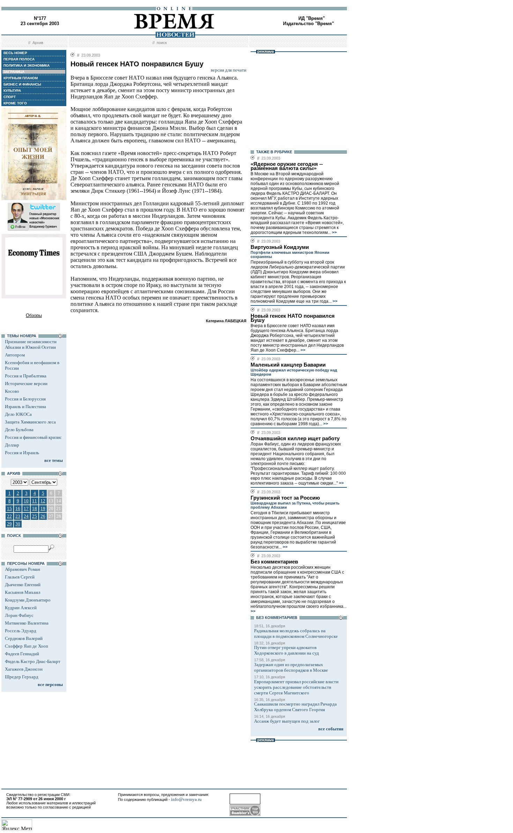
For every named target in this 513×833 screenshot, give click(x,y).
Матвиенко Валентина (27, 623)
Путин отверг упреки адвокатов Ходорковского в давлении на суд (286, 650)
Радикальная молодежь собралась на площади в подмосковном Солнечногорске (296, 633)
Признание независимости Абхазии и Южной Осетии (31, 344)
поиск (162, 42)
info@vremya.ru (186, 799)
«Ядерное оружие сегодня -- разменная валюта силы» (287, 166)
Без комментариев (274, 562)
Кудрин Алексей (21, 607)
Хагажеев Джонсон (24, 669)
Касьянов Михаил (22, 592)
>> (334, 232)
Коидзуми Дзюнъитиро (28, 600)
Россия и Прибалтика (25, 375)
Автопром (15, 354)
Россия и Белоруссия (25, 398)
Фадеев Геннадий (22, 653)
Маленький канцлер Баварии (288, 365)
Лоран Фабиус (19, 615)
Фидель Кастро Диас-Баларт (32, 661)
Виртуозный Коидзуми (280, 247)
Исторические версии (26, 383)
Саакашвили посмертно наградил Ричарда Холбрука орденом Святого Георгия (295, 706)
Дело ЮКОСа (18, 414)
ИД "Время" (311, 18)
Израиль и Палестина (25, 406)
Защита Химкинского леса (30, 422)
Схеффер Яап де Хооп (26, 646)
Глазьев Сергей (20, 577)
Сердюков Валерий (24, 638)
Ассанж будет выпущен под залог (287, 721)
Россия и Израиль (22, 452)
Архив (37, 42)
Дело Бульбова (19, 429)
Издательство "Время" (308, 23)
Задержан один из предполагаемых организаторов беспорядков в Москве (291, 667)
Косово (12, 391)
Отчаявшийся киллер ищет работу (295, 438)
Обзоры (34, 315)
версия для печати (228, 70)
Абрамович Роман (22, 569)
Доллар (12, 445)
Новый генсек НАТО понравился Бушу (293, 318)
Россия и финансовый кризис (33, 437)
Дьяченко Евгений (22, 584)
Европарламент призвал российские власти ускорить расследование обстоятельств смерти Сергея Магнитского (296, 687)
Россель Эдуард (20, 630)
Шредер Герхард (21, 676)
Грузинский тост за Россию (285, 498)
